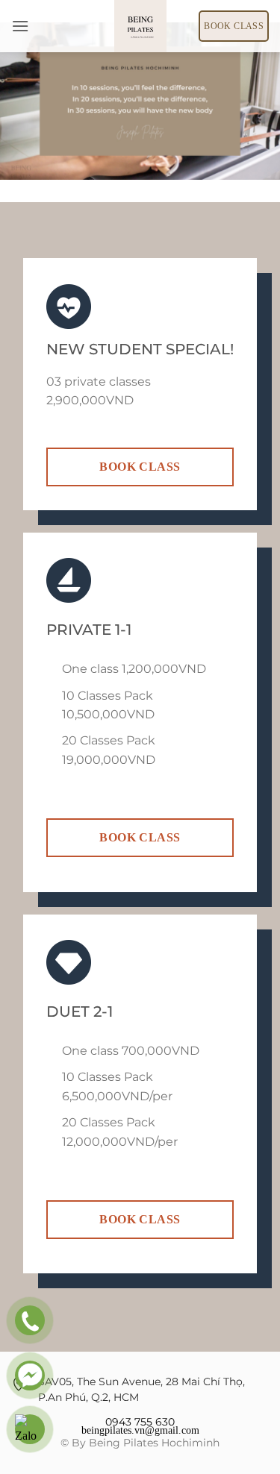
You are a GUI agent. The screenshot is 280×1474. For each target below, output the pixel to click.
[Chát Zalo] (30, 1429)
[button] (20, 25)
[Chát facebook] (30, 1375)
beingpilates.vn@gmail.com (140, 1430)
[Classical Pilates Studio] (140, 26)
